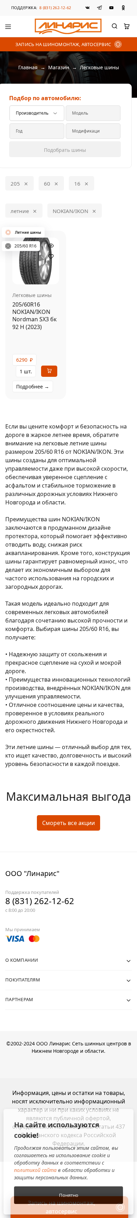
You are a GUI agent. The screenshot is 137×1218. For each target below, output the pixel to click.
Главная (28, 67)
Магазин (58, 67)
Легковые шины (32, 295)
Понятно (68, 1195)
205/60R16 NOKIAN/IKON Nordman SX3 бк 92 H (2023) (34, 316)
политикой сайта (35, 1170)
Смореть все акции (68, 823)
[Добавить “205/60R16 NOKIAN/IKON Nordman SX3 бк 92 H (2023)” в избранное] (51, 256)
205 (15, 183)
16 (77, 183)
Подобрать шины (65, 150)
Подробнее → (32, 386)
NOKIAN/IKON (70, 210)
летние (20, 210)
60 (47, 183)
